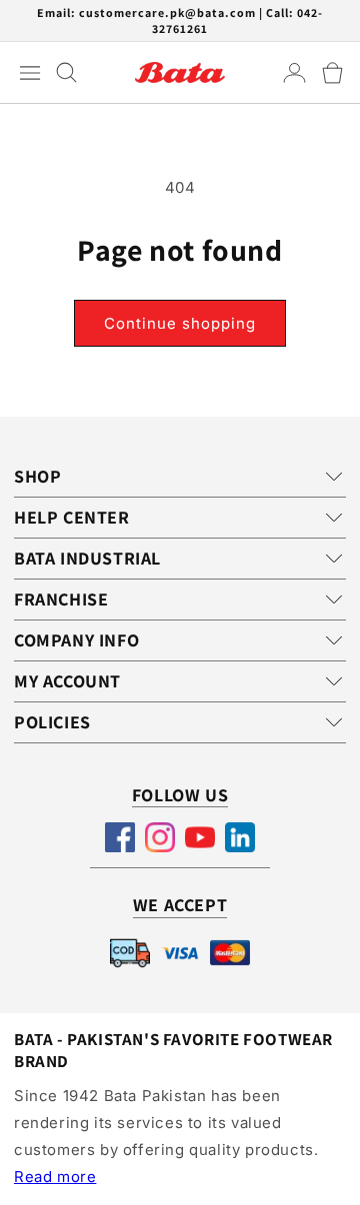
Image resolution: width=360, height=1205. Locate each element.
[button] (332, 73)
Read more (55, 1176)
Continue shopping (180, 323)
